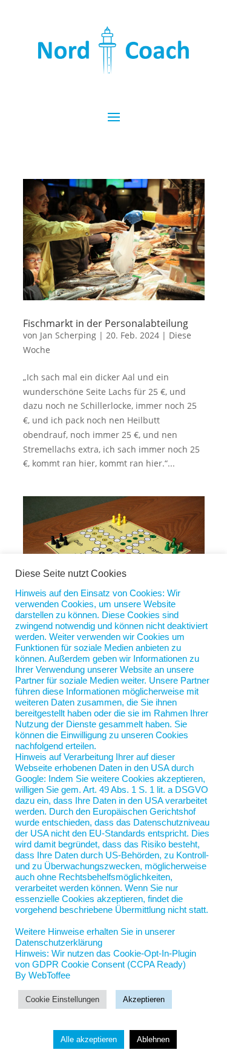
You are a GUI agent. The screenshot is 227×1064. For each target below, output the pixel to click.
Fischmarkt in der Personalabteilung (105, 323)
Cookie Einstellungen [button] (62, 999)
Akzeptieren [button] (144, 999)
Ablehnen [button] (153, 1039)
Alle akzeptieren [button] (89, 1039)
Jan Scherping (68, 335)
